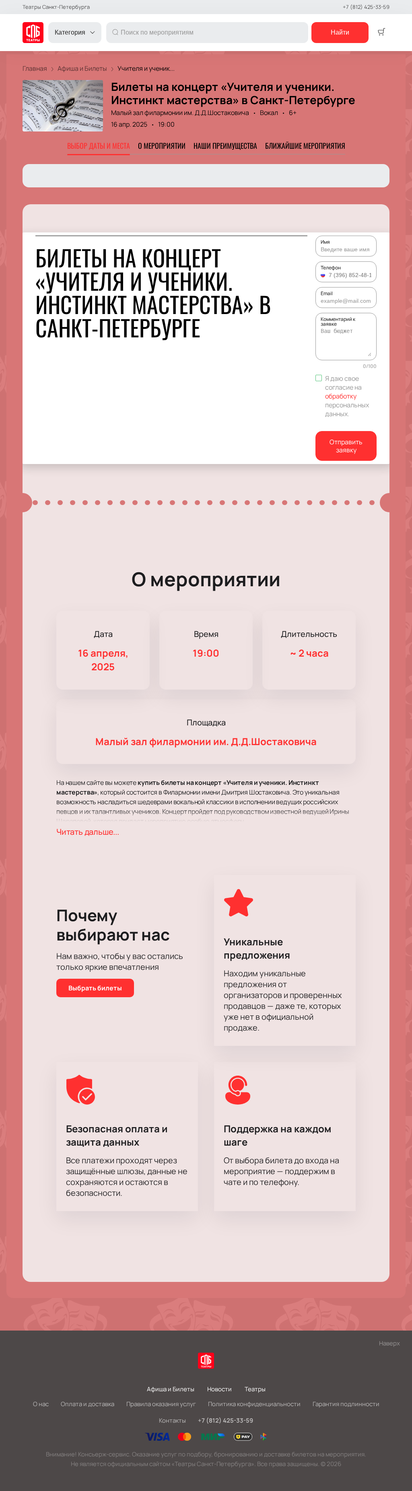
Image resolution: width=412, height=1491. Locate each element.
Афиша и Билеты (170, 1389)
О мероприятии (161, 145)
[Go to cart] (381, 33)
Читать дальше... (87, 831)
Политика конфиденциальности (254, 1404)
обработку (340, 396)
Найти (340, 32)
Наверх (389, 1343)
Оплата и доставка (87, 1404)
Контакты (172, 1420)
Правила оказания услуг (161, 1404)
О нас (41, 1404)
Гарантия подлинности (346, 1404)
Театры (255, 1389)
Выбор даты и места (98, 145)
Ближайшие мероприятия (305, 145)
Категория (70, 32)
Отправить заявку (346, 445)
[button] (324, 275)
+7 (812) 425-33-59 (366, 7)
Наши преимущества (225, 145)
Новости (219, 1389)
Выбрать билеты (95, 988)
